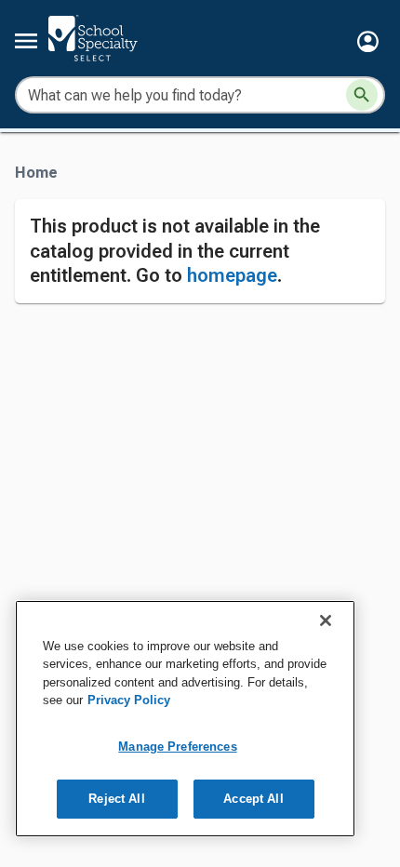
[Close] (325, 620)
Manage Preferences (177, 747)
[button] (367, 41)
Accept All (253, 799)
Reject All (116, 799)
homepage (232, 275)
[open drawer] (26, 41)
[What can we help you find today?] (362, 95)
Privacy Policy (128, 700)
